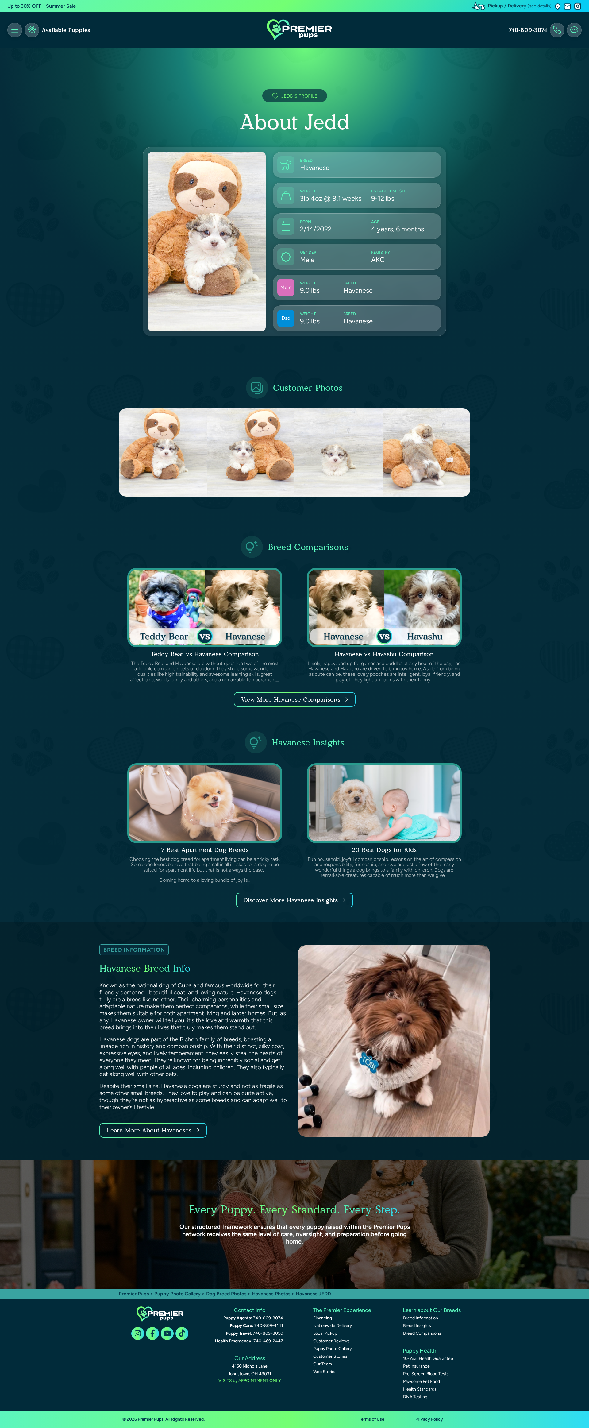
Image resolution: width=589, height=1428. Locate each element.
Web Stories (325, 1371)
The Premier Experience (342, 1310)
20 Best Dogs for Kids (384, 849)
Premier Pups (134, 1294)
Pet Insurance (416, 1366)
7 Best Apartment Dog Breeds (204, 849)
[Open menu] (14, 30)
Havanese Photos (271, 1294)
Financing (322, 1318)
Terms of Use (371, 1419)
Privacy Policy (429, 1419)
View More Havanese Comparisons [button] (290, 699)
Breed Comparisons (422, 1333)
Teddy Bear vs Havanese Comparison (205, 654)
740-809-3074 (528, 30)
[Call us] (557, 30)
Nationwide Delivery (332, 1325)
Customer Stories (330, 1356)
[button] (557, 6)
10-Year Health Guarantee (428, 1358)
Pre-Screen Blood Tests (426, 1373)
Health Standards (420, 1389)
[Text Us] (574, 30)
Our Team (322, 1364)
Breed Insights (417, 1325)
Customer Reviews (331, 1341)
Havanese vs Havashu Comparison (384, 654)
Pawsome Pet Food (421, 1381)
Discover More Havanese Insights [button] (290, 900)
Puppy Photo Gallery (177, 1294)
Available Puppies (66, 30)
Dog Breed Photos (226, 1294)
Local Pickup (325, 1333)
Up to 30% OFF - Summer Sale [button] (41, 6)
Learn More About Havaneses (149, 1130)
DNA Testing (415, 1396)
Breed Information (420, 1318)
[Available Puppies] (32, 30)
